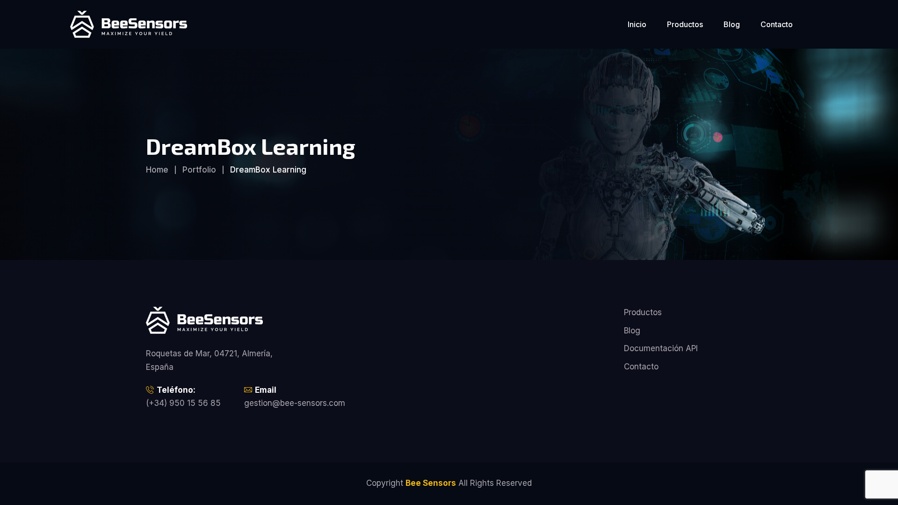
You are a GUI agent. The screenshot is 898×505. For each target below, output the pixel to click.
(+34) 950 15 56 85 (183, 403)
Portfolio (199, 169)
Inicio (637, 24)
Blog (732, 24)
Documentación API (661, 348)
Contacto (776, 24)
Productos (685, 24)
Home (157, 169)
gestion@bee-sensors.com (294, 403)
